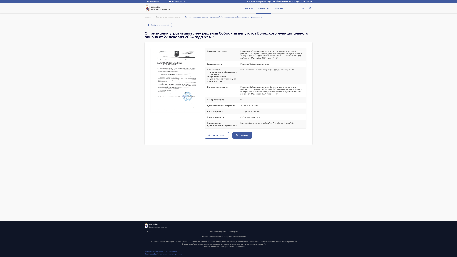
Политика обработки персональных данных (163, 254)
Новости (248, 8)
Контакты (279, 8)
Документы (264, 8)
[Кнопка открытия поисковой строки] (310, 8)
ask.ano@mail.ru (178, 1)
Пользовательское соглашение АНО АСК (162, 251)
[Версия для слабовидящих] (304, 8)
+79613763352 (153, 1)
